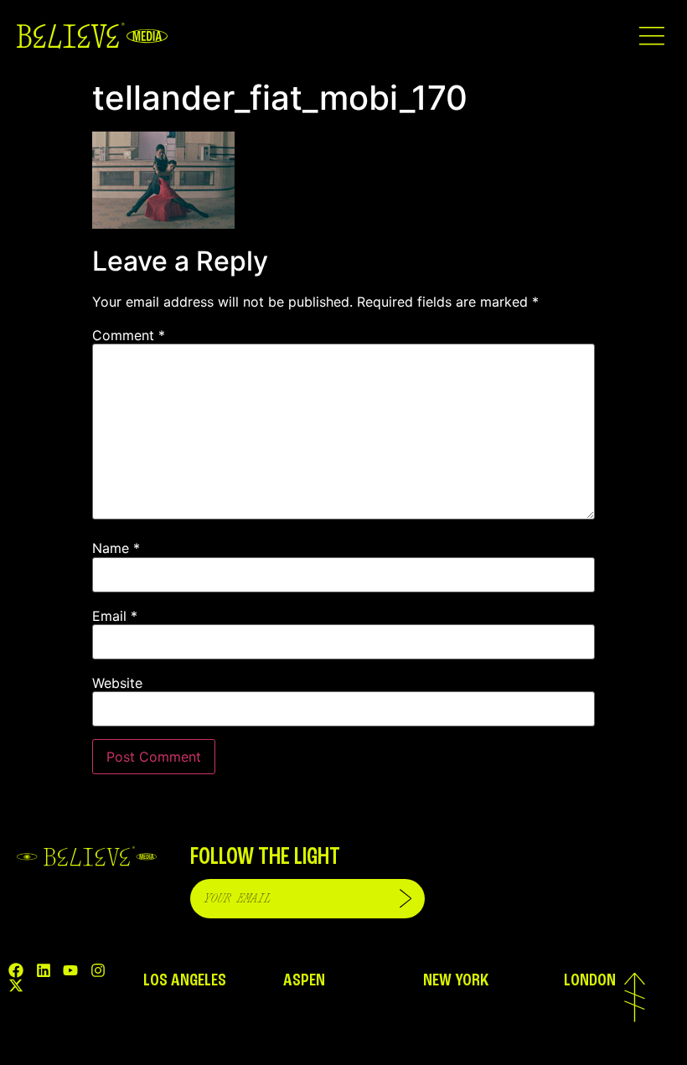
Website (117, 683)
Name (116, 548)
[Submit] (405, 898)
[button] (651, 35)
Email (114, 616)
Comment (128, 335)
